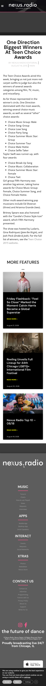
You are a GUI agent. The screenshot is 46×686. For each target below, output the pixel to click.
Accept (7, 682)
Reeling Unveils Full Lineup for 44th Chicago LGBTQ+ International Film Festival (20, 366)
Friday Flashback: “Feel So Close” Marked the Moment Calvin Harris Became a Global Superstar (22, 305)
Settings (28, 682)
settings (27, 677)
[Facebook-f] (26, 625)
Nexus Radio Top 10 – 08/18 (21, 421)
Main (32, 66)
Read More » (12, 319)
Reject (17, 682)
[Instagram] (20, 625)
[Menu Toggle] (2, 6)
